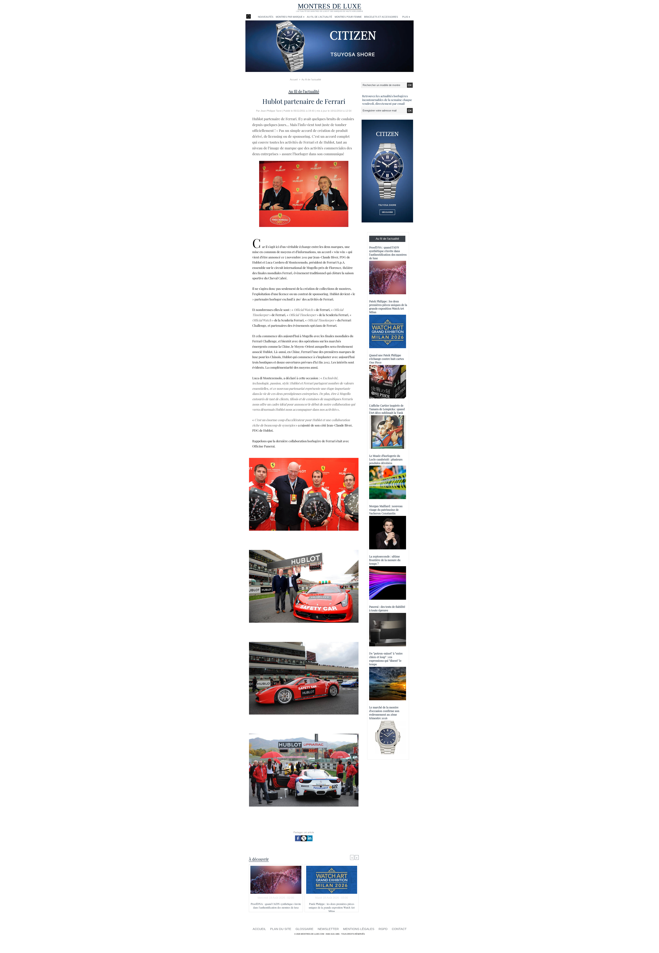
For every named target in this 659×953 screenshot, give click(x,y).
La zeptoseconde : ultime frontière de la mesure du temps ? (384, 560)
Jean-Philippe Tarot (271, 110)
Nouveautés (265, 17)
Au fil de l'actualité (319, 17)
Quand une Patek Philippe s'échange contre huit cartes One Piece (386, 358)
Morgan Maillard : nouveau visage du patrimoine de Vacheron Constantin (385, 509)
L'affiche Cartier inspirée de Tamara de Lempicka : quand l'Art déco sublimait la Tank (387, 409)
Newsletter (329, 929)
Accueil (294, 79)
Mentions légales (359, 929)
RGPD (383, 929)
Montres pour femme (348, 17)
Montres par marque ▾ (290, 17)
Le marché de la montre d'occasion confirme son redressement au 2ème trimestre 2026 (384, 712)
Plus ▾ (406, 17)
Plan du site (281, 929)
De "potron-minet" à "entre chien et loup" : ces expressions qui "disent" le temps (386, 659)
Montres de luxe (329, 6)
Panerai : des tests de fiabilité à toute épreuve (387, 608)
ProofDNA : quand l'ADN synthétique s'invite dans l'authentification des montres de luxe (276, 905)
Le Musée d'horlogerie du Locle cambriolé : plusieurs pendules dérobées (385, 459)
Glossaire (305, 929)
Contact (399, 929)
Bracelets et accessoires (381, 17)
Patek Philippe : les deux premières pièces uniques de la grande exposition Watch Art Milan (332, 906)
